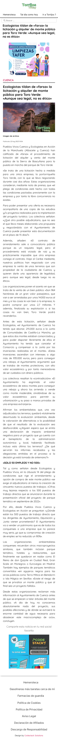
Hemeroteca (9, 14)
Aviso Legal (29, 716)
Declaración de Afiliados (29, 722)
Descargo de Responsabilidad (29, 729)
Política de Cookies (29, 702)
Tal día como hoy (29, 14)
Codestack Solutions (33, 735)
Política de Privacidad (29, 709)
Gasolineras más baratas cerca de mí (32, 689)
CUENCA (8, 80)
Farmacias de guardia (30, 695)
